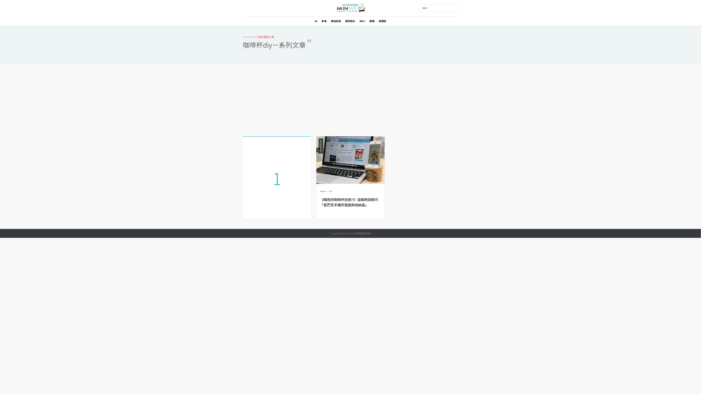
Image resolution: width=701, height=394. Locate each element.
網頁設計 (350, 21)
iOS (330, 191)
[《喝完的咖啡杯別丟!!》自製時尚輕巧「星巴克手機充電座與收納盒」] (350, 183)
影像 (324, 21)
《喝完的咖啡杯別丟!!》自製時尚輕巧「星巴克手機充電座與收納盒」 (349, 202)
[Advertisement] (350, 98)
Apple (323, 191)
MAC (362, 21)
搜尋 (424, 8)
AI (316, 21)
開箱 (371, 21)
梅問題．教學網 (351, 8)
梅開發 (382, 21)
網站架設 (336, 21)
